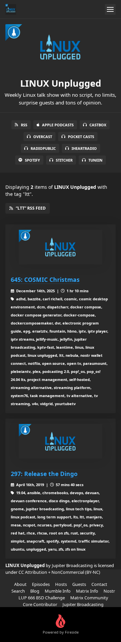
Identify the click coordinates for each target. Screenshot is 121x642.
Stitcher (64, 160)
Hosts (61, 584)
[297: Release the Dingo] (60, 441)
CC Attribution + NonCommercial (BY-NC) (59, 572)
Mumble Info (58, 591)
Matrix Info (87, 591)
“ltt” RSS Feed (31, 208)
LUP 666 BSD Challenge (41, 598)
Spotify (32, 160)
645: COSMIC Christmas (45, 279)
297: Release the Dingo (44, 474)
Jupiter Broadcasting (83, 604)
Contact (99, 584)
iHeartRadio (84, 148)
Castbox (97, 124)
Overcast (42, 136)
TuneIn (95, 160)
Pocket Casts (81, 136)
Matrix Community (89, 598)
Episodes (41, 584)
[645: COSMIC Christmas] (60, 247)
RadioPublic (43, 148)
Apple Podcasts (58, 124)
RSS (24, 124)
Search (18, 591)
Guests (79, 584)
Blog (34, 591)
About (20, 584)
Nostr (109, 591)
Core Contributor (40, 604)
